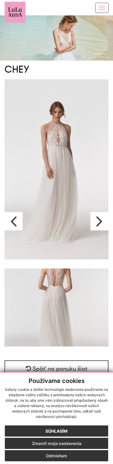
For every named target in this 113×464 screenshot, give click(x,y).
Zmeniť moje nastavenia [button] (56, 443)
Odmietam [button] (56, 455)
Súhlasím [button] (56, 431)
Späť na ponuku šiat (59, 369)
